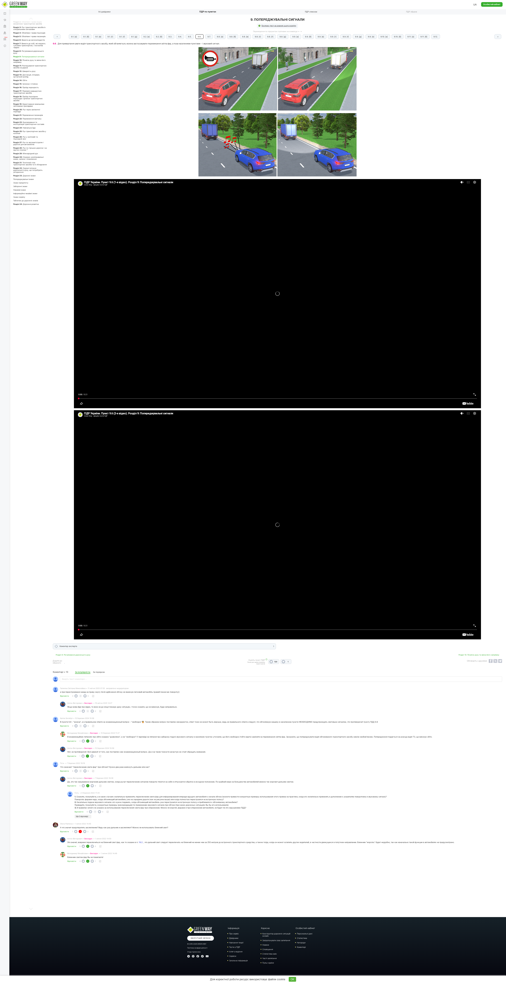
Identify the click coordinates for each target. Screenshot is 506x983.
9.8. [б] (233, 36)
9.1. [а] (74, 36)
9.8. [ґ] (270, 36)
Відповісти (64, 696)
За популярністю (82, 672)
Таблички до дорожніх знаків (25, 201)
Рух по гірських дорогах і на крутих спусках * (30, 149)
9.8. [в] (245, 36)
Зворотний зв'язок (200, 938)
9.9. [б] (308, 36)
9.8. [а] (220, 36)
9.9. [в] (321, 36)
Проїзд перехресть (26, 87)
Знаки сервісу (19, 197)
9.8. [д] (283, 36)
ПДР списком (311, 12)
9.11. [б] (423, 36)
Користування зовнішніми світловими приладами (28, 105)
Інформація (233, 928)
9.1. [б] (86, 36)
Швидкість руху (24, 71)
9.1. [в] (98, 36)
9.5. (189, 36)
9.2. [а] (146, 36)
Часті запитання (269, 958)
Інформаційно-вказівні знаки (25, 193)
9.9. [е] (371, 36)
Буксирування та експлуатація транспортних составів (28, 123)
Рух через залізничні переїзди (26, 111)
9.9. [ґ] (346, 36)
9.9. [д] (358, 36)
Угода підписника (194, 952)
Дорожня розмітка (26, 204)
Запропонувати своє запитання (276, 940)
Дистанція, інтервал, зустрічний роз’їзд (26, 76)
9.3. (170, 36)
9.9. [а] (295, 36)
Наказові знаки (19, 190)
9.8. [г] (258, 36)
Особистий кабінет (491, 4)
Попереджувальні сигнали (28, 57)
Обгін (20, 80)
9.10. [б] (397, 36)
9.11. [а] (410, 36)
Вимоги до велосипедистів (29, 40)
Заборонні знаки (20, 186)
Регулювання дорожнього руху (28, 52)
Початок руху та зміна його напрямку (29, 61)
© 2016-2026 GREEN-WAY (196, 944)
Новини (265, 945)
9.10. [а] (384, 36)
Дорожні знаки (24, 176)
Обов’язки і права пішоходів (29, 33)
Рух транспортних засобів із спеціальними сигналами (29, 28)
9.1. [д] (134, 36)
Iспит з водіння (235, 951)
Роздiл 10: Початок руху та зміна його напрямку (479, 655)
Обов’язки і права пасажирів (29, 36)
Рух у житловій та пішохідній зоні (25, 138)
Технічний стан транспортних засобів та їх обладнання (30, 164)
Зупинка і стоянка (25, 84)
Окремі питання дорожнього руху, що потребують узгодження (27, 170)
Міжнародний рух (25, 153)
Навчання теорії (236, 942)
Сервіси (232, 956)
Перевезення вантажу (27, 119)
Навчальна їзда (24, 128)
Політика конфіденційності (197, 948)
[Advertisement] (277, 890)
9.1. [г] (110, 36)
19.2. (141, 842)
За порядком (99, 672)
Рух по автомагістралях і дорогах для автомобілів (28, 143)
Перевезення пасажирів (28, 115)
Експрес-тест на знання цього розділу (279, 26)
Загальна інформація (238, 960)
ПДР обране (411, 12)
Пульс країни (268, 963)
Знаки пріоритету (20, 183)
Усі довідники (104, 12)
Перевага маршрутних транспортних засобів (27, 92)
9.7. (209, 36)
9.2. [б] (159, 36)
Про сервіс (234, 933)
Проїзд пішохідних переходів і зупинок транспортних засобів (28, 98)
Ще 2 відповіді (82, 816)
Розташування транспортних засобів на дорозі (30, 67)
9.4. (180, 36)
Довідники (233, 938)
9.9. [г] (333, 36)
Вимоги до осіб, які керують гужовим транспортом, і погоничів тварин (29, 45)
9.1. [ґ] (122, 36)
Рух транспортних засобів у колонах (29, 132)
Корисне (265, 928)
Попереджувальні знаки (23, 179)
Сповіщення (267, 949)
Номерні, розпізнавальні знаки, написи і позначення (28, 158)
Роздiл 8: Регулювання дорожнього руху (73, 655)
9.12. (436, 36)
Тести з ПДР (234, 947)
